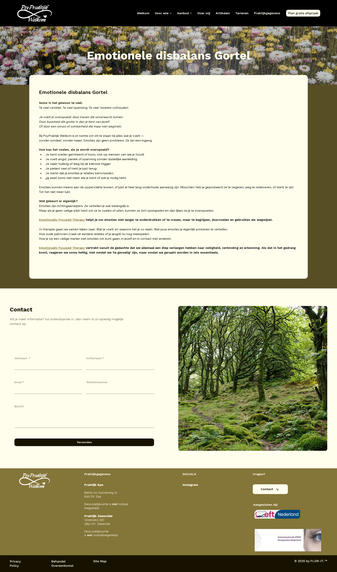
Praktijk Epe (93, 485)
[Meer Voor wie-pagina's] (171, 13)
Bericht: (19, 406)
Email (19, 382)
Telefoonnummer (97, 382)
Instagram (190, 485)
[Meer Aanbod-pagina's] (191, 13)
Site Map (99, 561)
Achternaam (95, 358)
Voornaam (22, 358)
